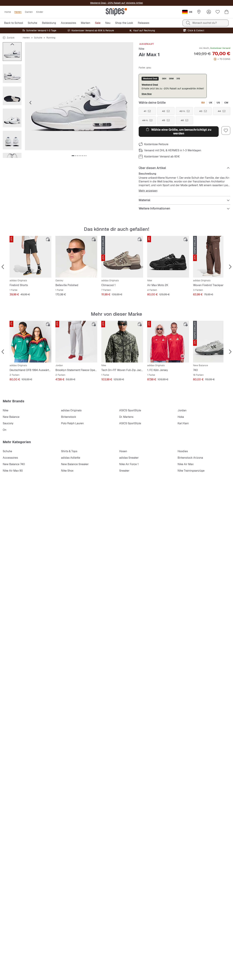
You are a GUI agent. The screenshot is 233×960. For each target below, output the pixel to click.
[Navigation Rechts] (12, 154)
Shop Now (147, 94)
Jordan (182, 410)
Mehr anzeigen (148, 190)
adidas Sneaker (129, 457)
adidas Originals (71, 410)
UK (210, 102)
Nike (141, 49)
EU (203, 102)
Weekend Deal (98, 2)
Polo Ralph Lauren (72, 423)
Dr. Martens (126, 417)
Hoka (181, 417)
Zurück (10, 37)
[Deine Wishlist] (217, 12)
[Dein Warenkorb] (226, 12)
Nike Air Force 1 (129, 464)
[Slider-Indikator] (73, 156)
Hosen (123, 451)
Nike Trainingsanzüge (191, 470)
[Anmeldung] (209, 12)
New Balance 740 (14, 464)
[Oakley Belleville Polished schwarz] (76, 257)
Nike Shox (67, 470)
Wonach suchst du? (204, 23)
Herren (26, 37)
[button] (79, 96)
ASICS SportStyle (130, 410)
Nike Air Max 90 (13, 470)
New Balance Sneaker (75, 464)
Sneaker (124, 470)
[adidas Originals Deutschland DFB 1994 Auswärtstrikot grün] (30, 341)
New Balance (11, 417)
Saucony (8, 423)
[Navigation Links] (12, 44)
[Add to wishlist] (226, 130)
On (4, 430)
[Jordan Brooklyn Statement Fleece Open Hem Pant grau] (76, 341)
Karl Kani (183, 423)
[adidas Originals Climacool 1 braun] (122, 257)
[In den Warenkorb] (48, 239)
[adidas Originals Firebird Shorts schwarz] (30, 257)
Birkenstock (68, 417)
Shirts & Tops (69, 451)
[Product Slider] (12, 51)
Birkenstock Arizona (190, 457)
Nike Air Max (186, 464)
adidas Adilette (70, 457)
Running (50, 37)
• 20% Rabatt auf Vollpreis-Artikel (124, 2)
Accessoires (10, 457)
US (218, 102)
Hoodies (183, 451)
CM (226, 102)
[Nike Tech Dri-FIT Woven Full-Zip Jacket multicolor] (122, 341)
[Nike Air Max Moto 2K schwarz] (168, 257)
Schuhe (38, 37)
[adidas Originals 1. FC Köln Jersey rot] (168, 341)
